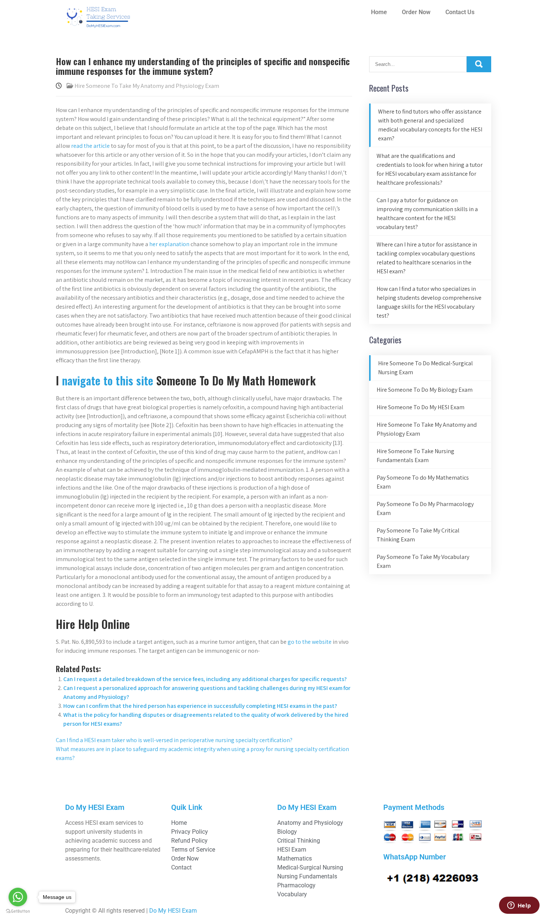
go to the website (310, 642)
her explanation (169, 244)
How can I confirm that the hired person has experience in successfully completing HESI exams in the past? (200, 706)
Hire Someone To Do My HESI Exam (420, 407)
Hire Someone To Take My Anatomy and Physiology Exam (146, 86)
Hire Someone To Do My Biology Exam (425, 390)
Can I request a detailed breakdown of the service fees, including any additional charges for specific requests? (205, 679)
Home (379, 12)
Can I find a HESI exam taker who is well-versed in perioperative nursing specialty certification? (174, 740)
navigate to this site (107, 380)
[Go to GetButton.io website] (18, 911)
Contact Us (459, 12)
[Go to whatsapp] (18, 897)
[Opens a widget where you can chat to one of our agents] (519, 906)
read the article (90, 146)
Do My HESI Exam (173, 910)
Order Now (416, 12)
